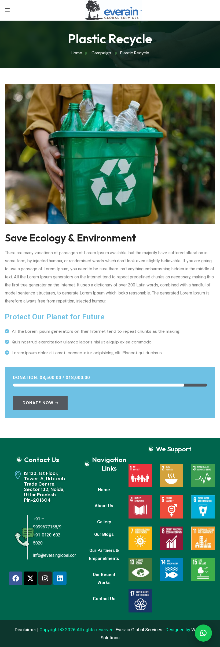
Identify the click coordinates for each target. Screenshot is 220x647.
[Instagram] (45, 578)
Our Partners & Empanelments (104, 554)
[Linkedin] (60, 578)
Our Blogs (104, 534)
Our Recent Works (104, 578)
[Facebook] (15, 578)
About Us (104, 505)
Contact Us (104, 598)
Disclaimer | (27, 629)
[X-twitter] (30, 578)
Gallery (104, 521)
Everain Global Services (139, 629)
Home (104, 489)
